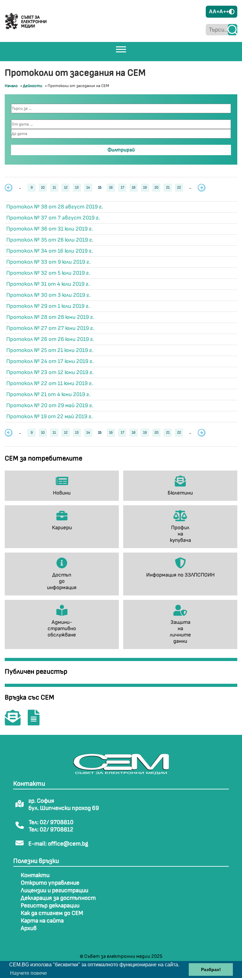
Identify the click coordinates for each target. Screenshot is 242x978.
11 (54, 187)
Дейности (32, 85)
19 (145, 187)
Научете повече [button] (28, 973)
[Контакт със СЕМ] (16, 722)
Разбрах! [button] (211, 969)
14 (88, 187)
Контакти (35, 875)
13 (77, 187)
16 (111, 187)
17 (122, 187)
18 (133, 187)
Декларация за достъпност (58, 898)
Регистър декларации (50, 905)
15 (99, 187)
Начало (11, 85)
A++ (224, 11)
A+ (216, 11)
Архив (29, 928)
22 (179, 187)
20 (156, 187)
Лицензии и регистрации (54, 890)
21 (168, 187)
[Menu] (121, 49)
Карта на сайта (42, 920)
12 (65, 187)
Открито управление (50, 883)
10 (43, 187)
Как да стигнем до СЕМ (52, 913)
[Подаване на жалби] (37, 722)
